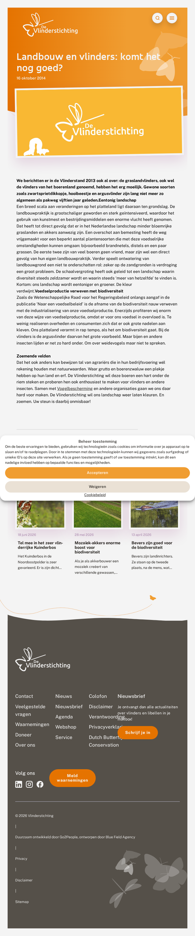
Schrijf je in (137, 732)
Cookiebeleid (95, 495)
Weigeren (97, 487)
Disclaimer (23, 880)
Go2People (69, 837)
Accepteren (97, 473)
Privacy (21, 859)
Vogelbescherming (75, 388)
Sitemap (22, 902)
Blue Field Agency (120, 837)
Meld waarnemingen (72, 778)
